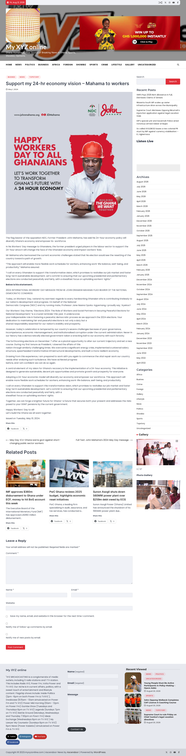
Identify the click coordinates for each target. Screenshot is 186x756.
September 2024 (145, 294)
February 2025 (143, 270)
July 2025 (141, 245)
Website (10, 603)
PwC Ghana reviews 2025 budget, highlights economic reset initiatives (67, 495)
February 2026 (143, 211)
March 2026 (142, 206)
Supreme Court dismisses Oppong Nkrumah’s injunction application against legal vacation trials (158, 113)
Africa (56, 64)
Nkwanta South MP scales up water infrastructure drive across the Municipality (157, 104)
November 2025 (144, 226)
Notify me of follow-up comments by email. (29, 626)
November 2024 (144, 284)
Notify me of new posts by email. (23, 637)
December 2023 (144, 338)
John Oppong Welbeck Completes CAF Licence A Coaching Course (161, 701)
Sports (93, 64)
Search (140, 76)
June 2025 (141, 250)
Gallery (129, 64)
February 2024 (143, 328)
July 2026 (141, 186)
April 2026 (141, 201)
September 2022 (144, 348)
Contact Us (77, 729)
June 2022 (141, 353)
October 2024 (143, 289)
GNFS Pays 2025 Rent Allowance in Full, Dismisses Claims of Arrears (155, 96)
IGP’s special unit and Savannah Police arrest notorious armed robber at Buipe (158, 122)
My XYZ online (26, 47)
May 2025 (141, 255)
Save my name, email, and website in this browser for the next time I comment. (52, 616)
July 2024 (141, 304)
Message (73, 694)
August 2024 (143, 299)
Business (43, 64)
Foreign (68, 64)
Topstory (34, 77)
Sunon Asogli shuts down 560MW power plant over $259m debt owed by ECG (109, 495)
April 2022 (141, 363)
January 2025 (143, 275)
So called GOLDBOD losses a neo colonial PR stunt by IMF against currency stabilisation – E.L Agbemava (157, 131)
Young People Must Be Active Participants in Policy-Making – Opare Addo (159, 685)
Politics (30, 64)
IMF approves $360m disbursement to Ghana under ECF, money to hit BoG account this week (25, 497)
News (18, 64)
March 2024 (142, 323)
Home (9, 64)
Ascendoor (73, 752)
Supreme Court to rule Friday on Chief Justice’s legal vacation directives (160, 717)
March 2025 (142, 265)
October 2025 (143, 230)
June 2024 (142, 309)
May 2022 (141, 358)
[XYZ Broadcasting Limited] (158, 508)
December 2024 (144, 279)
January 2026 (143, 216)
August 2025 (142, 240)
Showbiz (81, 64)
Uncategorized (147, 64)
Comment (12, 553)
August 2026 (142, 182)
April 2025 (141, 260)
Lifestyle (116, 64)
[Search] (178, 65)
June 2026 (141, 191)
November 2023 (144, 343)
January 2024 (143, 333)
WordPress (100, 752)
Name (10, 589)
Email (75, 589)
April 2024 (141, 319)
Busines (11, 77)
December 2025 (144, 221)
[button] (139, 451)
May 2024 (141, 314)
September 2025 (144, 235)
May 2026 (141, 196)
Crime (104, 64)
